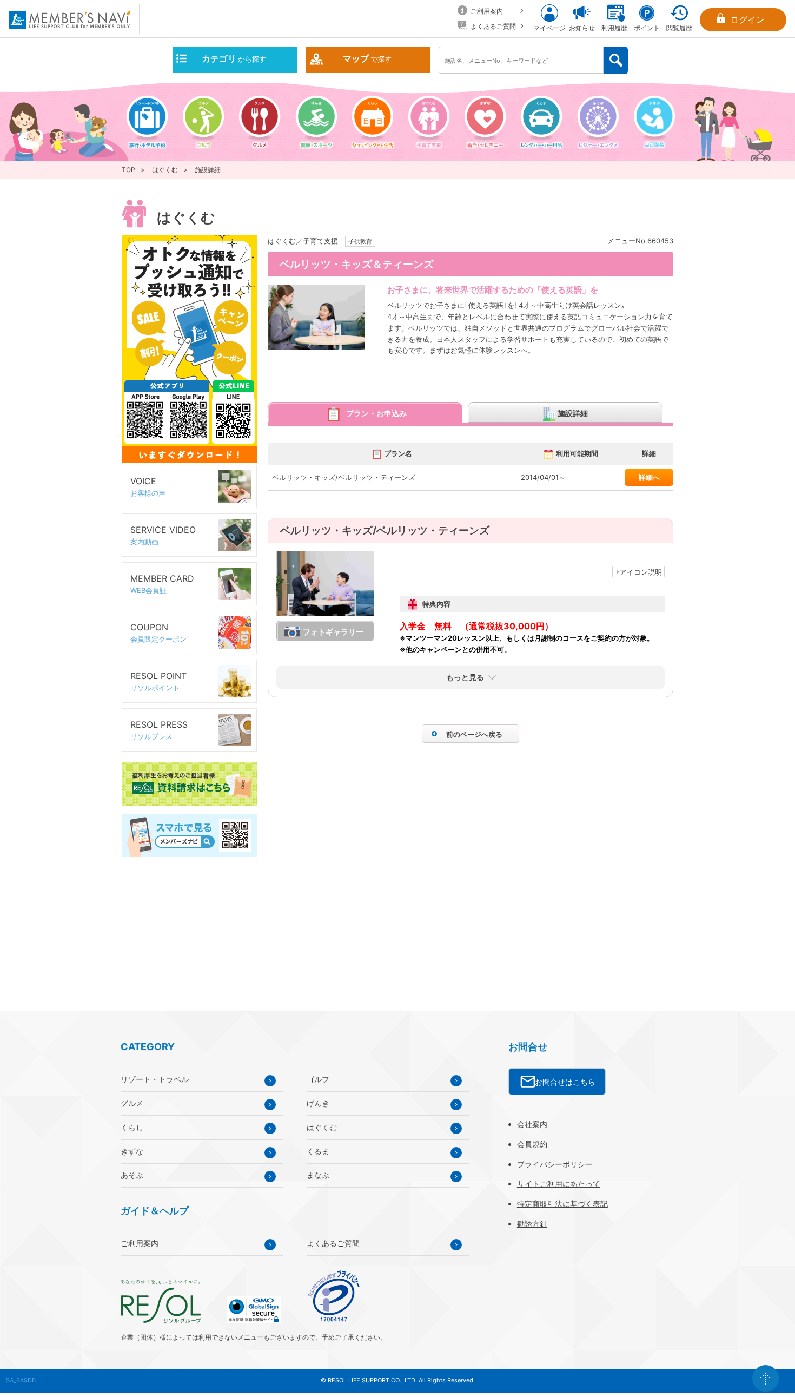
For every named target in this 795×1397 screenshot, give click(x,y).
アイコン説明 (641, 572)
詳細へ (649, 477)
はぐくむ (165, 170)
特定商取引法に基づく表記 (562, 1203)
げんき (318, 1103)
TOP (128, 170)
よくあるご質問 (333, 1243)
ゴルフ (318, 1079)
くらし (132, 1127)
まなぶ (318, 1174)
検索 (616, 60)
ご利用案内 (139, 1243)
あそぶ (132, 1174)
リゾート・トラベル (155, 1079)
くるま (318, 1151)
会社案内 (532, 1124)
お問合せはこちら (565, 1081)
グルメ (132, 1103)
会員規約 (532, 1144)
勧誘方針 (532, 1223)
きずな (132, 1151)
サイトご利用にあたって (558, 1183)
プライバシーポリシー (555, 1164)
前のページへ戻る (474, 734)
